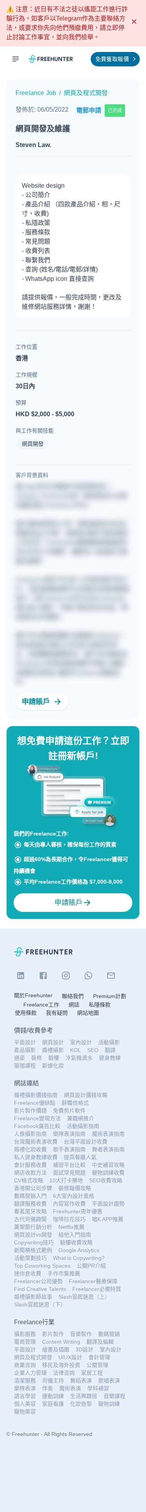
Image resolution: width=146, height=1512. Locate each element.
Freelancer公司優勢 (38, 1281)
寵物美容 (25, 1411)
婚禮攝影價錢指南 (36, 1095)
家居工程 (92, 1373)
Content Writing (61, 1342)
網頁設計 (53, 1042)
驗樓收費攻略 (76, 1242)
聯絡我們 (73, 996)
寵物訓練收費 (108, 1172)
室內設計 (81, 1042)
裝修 (36, 1058)
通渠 (19, 1058)
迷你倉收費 (27, 1273)
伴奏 (47, 1388)
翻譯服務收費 (30, 1204)
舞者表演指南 (108, 1149)
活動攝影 (109, 1042)
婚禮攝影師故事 (33, 1297)
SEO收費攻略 (105, 1180)
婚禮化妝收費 (30, 1149)
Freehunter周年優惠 (77, 1211)
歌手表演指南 (69, 1149)
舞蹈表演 (81, 1380)
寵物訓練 (109, 1404)
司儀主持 (53, 1380)
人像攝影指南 (30, 1134)
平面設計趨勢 (108, 1204)
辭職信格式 (75, 1103)
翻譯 (110, 1050)
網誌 (74, 1005)
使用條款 (26, 1013)
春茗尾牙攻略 (30, 1211)
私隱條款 (100, 1005)
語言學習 (25, 1396)
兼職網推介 (80, 1118)
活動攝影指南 (83, 1126)
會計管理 (99, 1357)
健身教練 (110, 1058)
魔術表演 (70, 1388)
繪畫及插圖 (55, 1349)
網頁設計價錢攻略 (85, 1095)
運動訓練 (53, 1396)
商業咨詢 (25, 1365)
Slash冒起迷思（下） (40, 1304)
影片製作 (53, 1334)
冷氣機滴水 (79, 1058)
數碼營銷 (109, 1334)
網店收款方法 (30, 1172)
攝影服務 (25, 1334)
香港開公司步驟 (33, 1188)
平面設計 (25, 1042)
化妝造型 (81, 1404)
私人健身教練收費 (36, 1157)
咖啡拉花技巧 (69, 1219)
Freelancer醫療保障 (93, 1281)
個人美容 (25, 1404)
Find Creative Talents (40, 1289)
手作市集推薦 (63, 1273)
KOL (75, 1050)
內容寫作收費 (69, 1204)
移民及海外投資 (61, 1365)
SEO (93, 1050)
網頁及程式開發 (33, 1357)
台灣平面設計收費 (85, 1141)
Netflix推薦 (71, 1227)
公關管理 (97, 1365)
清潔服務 (25, 1380)
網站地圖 (88, 1013)
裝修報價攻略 (74, 1188)
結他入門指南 (74, 1235)
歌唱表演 (109, 1380)
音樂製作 (81, 1334)
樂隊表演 (25, 1388)
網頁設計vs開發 (33, 1235)
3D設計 (84, 1349)
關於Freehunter (33, 995)
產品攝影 (25, 1050)
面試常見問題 (69, 1172)
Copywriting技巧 (34, 1242)
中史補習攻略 (108, 1165)
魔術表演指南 (108, 1134)
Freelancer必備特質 (96, 1289)
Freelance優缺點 (34, 1103)
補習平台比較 (69, 1165)
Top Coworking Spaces (42, 1266)
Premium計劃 (109, 996)
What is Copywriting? (79, 1258)
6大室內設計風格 (73, 1196)
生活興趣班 (83, 1396)
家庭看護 (53, 1404)
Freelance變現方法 (37, 1118)
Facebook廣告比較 (37, 1126)
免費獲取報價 (112, 59)
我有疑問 (57, 1013)
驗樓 (53, 1058)
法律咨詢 (64, 1373)
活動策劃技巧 (30, 1258)
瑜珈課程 (25, 1065)
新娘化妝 (53, 1065)
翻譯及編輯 (100, 1342)
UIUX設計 (70, 1357)
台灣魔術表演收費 (36, 1141)
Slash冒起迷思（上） (84, 1297)
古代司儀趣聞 (30, 1219)
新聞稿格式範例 (33, 1250)
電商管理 (25, 1342)
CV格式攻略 (28, 1180)
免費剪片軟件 (69, 1110)
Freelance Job (36, 93)
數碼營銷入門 (30, 1196)
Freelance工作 (41, 1005)
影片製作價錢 (30, 1110)
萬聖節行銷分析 (33, 1227)
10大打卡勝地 (66, 1180)
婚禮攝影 (53, 1050)
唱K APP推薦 (107, 1219)
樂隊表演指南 (69, 1134)
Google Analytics (78, 1250)
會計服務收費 (30, 1165)
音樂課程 (114, 1396)
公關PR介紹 (91, 1266)
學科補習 (98, 1388)
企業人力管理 (30, 1373)
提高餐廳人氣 (80, 1157)
